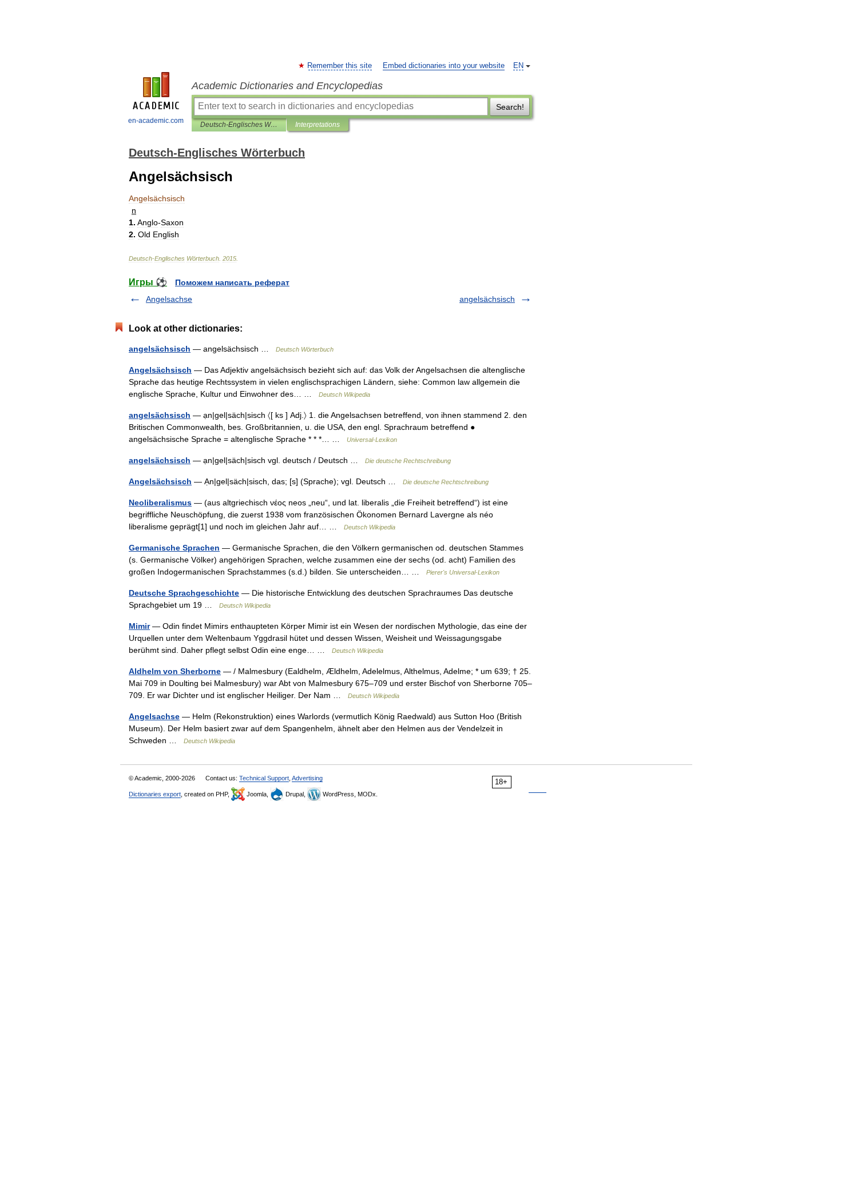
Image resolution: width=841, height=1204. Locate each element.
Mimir (139, 626)
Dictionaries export (155, 794)
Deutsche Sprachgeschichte (184, 592)
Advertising (307, 778)
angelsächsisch (487, 299)
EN (518, 66)
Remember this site (340, 66)
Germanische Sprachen (174, 547)
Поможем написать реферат (232, 282)
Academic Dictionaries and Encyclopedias (287, 85)
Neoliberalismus (160, 502)
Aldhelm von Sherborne (175, 671)
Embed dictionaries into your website (444, 66)
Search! (510, 106)
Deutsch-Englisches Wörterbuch (238, 125)
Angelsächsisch (160, 369)
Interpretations (317, 125)
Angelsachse (169, 299)
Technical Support (264, 778)
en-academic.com (156, 121)
